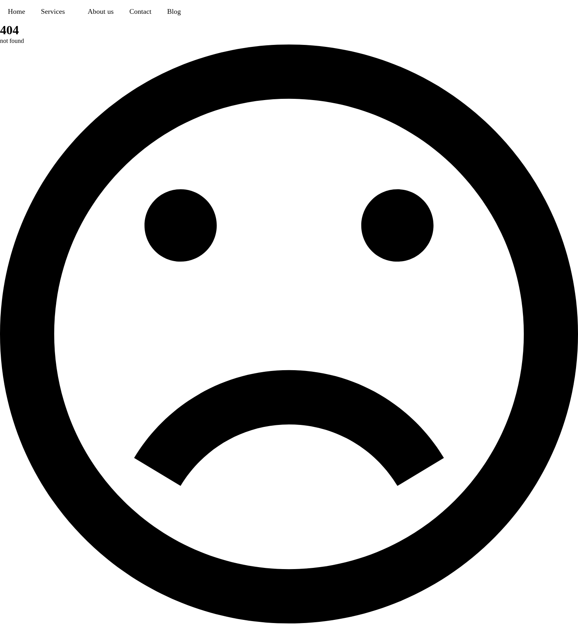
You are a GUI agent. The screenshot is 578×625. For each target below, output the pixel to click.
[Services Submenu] (72, 11)
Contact (140, 11)
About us (101, 11)
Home (16, 11)
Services (53, 11)
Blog (174, 11)
